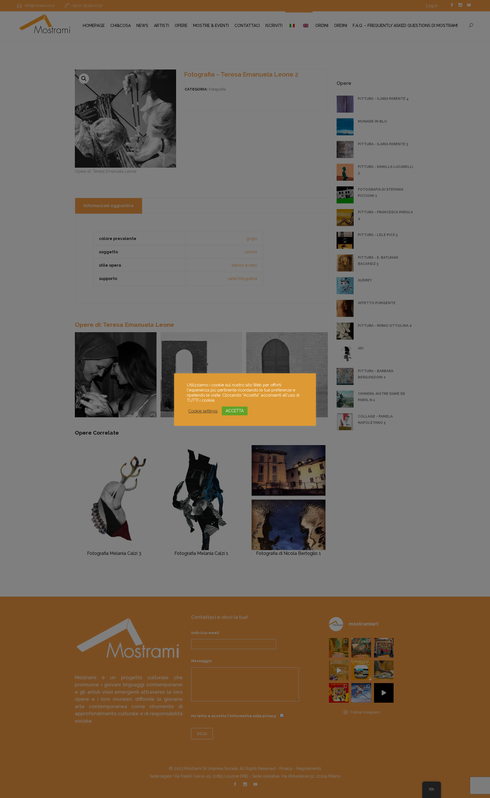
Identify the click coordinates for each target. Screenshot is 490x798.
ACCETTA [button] (235, 411)
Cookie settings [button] (202, 411)
